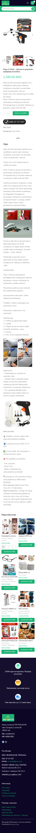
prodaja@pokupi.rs (15, 761)
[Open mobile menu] (28, 3)
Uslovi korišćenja (8, 796)
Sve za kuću (22, 538)
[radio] (3, 546)
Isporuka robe (7, 812)
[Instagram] (6, 742)
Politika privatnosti (9, 793)
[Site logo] (5, 3)
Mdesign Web (15, 824)
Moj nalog (6, 788)
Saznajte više (9, 552)
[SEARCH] (32, 8)
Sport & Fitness (24, 613)
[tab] (18, 138)
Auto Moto (16, 131)
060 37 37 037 (16, 121)
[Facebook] (3, 742)
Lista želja (6, 790)
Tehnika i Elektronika (8, 645)
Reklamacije (6, 810)
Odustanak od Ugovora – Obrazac (15, 815)
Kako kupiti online (9, 807)
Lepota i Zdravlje (7, 538)
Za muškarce (5, 581)
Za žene (4, 540)
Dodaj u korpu (21, 113)
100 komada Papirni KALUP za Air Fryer (26, 642)
